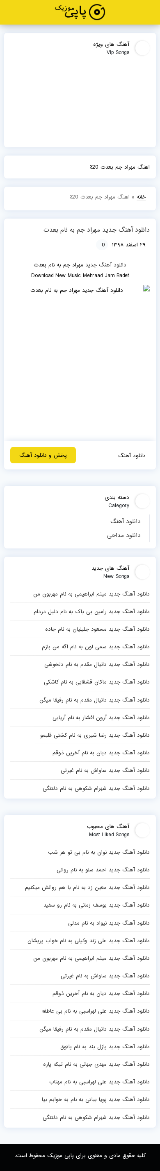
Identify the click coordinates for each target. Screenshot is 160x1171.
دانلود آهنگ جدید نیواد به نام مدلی (109, 923)
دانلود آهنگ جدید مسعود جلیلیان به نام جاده (97, 629)
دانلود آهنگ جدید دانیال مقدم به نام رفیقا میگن (94, 700)
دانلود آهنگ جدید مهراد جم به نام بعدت (96, 230)
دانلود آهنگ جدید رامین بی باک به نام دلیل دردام (92, 611)
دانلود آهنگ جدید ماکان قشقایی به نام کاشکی (97, 682)
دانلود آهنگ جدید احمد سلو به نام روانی (103, 870)
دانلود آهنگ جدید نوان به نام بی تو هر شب (99, 852)
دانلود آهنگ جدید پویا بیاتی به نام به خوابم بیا (96, 1099)
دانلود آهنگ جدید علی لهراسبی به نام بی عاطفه (95, 1011)
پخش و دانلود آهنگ (43, 455)
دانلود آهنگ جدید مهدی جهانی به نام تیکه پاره (96, 1064)
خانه (141, 197)
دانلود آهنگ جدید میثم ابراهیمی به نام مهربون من (91, 594)
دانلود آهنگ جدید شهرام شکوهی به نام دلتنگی (96, 788)
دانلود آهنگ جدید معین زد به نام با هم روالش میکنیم (87, 887)
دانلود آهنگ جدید (105, 265)
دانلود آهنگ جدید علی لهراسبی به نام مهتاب (99, 1082)
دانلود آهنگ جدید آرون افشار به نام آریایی (101, 717)
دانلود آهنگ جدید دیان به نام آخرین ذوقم (101, 753)
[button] (150, 12)
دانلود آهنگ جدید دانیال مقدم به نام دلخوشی (97, 664)
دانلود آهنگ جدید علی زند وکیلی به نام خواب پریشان (88, 940)
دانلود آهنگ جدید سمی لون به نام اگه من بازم (96, 647)
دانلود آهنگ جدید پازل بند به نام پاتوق (105, 1046)
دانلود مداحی (124, 535)
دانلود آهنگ (125, 521)
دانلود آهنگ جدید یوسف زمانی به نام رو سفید (96, 905)
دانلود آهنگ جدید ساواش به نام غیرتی (105, 770)
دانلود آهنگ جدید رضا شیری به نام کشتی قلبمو (95, 735)
